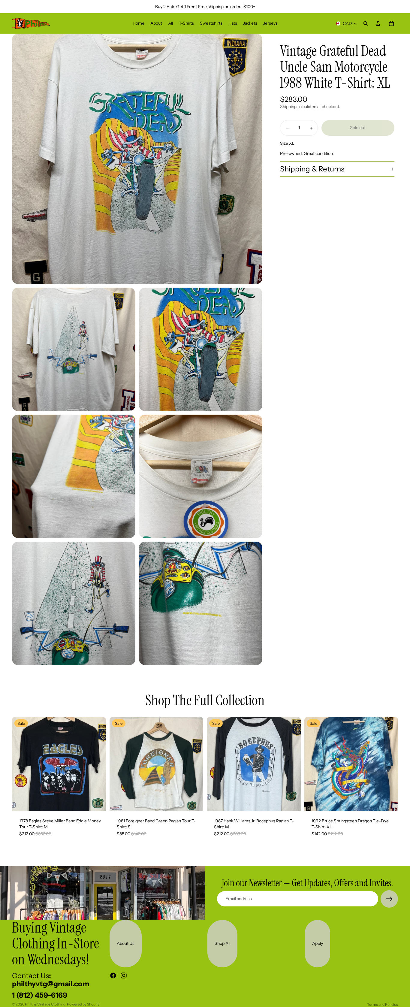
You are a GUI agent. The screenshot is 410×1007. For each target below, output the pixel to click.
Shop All (222, 943)
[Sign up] (389, 899)
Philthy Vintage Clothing (45, 1004)
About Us (125, 943)
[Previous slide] (21, 764)
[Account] (378, 23)
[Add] (96, 801)
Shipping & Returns (312, 169)
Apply (317, 943)
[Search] (365, 23)
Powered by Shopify (83, 1004)
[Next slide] (97, 764)
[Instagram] (123, 975)
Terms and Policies (382, 1004)
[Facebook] (113, 975)
